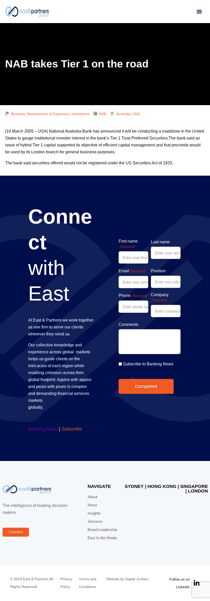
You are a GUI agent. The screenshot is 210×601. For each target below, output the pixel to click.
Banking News (43, 429)
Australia (123, 114)
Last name (160, 242)
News (92, 505)
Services (95, 521)
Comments (128, 324)
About (92, 497)
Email (132, 271)
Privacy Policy (66, 583)
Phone (132, 295)
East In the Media (102, 538)
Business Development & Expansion (40, 114)
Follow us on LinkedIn (179, 583)
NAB (102, 114)
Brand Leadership (102, 530)
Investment (80, 114)
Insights (94, 513)
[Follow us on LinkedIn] (196, 583)
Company (160, 297)
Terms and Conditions (87, 583)
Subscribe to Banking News (148, 364)
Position (158, 271)
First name (128, 243)
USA (136, 114)
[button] (199, 11)
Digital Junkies (137, 579)
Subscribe (71, 429)
